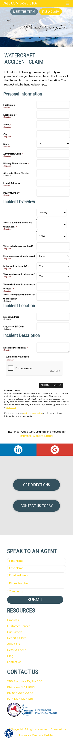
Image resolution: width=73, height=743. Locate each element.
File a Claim (50, 11)
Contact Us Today (37, 506)
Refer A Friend (16, 650)
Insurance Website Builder (36, 436)
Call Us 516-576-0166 (20, 3)
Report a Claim (16, 638)
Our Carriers (14, 632)
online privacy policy (32, 413)
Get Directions (36, 485)
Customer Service (18, 626)
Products (13, 620)
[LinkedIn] (18, 449)
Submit (35, 600)
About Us (13, 644)
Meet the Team (24, 11)
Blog (10, 656)
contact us (11, 407)
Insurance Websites (20, 432)
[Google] (54, 449)
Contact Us (14, 662)
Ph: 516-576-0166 (20, 693)
